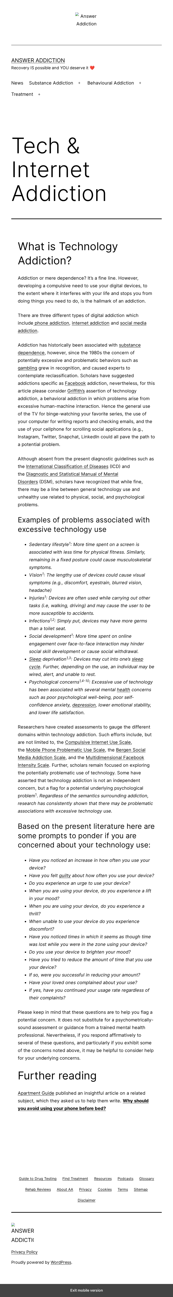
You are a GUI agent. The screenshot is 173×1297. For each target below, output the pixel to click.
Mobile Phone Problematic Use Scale (65, 750)
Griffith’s (76, 391)
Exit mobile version (86, 1290)
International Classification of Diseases (67, 466)
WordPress (61, 1262)
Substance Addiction (51, 83)
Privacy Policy (24, 1252)
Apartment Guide (36, 1093)
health (123, 689)
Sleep (35, 659)
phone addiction (51, 323)
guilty (65, 875)
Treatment (22, 94)
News (17, 83)
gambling (27, 368)
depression (84, 705)
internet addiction (90, 323)
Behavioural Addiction (110, 83)
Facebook (75, 383)
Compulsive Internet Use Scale (98, 742)
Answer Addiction (38, 60)
